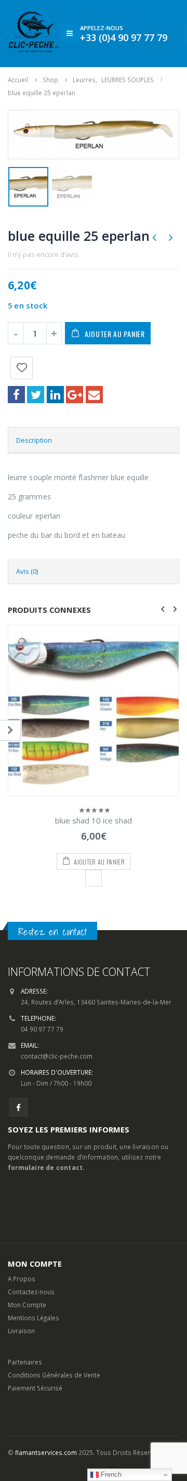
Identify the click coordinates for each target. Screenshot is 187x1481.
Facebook (16, 394)
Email (94, 394)
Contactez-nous (31, 1291)
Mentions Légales (33, 1317)
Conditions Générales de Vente (54, 1375)
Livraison (21, 1331)
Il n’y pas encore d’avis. (44, 254)
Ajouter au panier (115, 333)
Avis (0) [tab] (27, 571)
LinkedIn (55, 394)
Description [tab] (34, 440)
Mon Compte (27, 1304)
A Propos (21, 1278)
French (110, 1474)
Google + (74, 394)
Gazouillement (35, 394)
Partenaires (25, 1362)
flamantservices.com (46, 1452)
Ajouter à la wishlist (93, 878)
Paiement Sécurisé (35, 1388)
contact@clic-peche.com (56, 1056)
